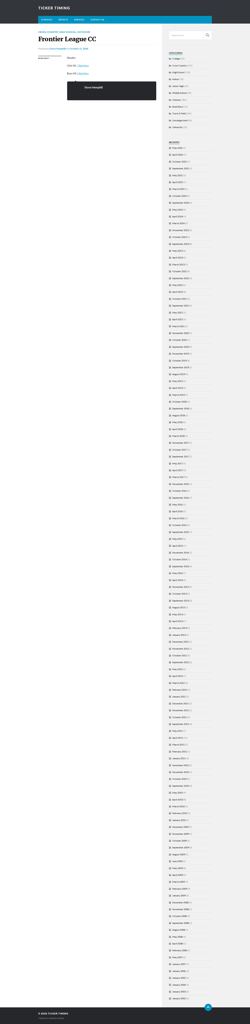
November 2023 (180, 230)
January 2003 (179, 991)
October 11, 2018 (78, 48)
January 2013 (179, 634)
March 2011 (178, 744)
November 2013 (180, 586)
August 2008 (178, 929)
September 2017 (180, 456)
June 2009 (177, 861)
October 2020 (179, 339)
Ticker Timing (54, 8)
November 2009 (180, 833)
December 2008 (180, 902)
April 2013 (177, 621)
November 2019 (180, 353)
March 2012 (178, 683)
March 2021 (178, 326)
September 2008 (180, 923)
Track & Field (179, 113)
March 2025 (178, 189)
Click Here (83, 65)
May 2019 (177, 381)
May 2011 (177, 730)
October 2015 (179, 525)
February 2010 (179, 813)
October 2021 (179, 298)
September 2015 (180, 532)
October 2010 (179, 778)
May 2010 (177, 792)
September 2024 (180, 202)
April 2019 (177, 387)
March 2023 (178, 264)
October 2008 (179, 916)
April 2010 (177, 799)
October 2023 (179, 237)
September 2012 (180, 662)
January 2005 (179, 977)
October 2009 (179, 840)
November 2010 (180, 772)
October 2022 (179, 271)
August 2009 (178, 854)
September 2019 (180, 367)
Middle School (179, 92)
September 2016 (180, 497)
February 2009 (179, 888)
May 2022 (177, 285)
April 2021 (177, 319)
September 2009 (180, 847)
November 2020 (180, 333)
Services (79, 20)
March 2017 (178, 477)
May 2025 (177, 175)
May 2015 (177, 538)
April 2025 (177, 182)
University (177, 127)
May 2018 (177, 422)
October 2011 (179, 717)
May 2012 (177, 669)
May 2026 (177, 147)
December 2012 (180, 641)
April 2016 (177, 511)
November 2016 (180, 484)
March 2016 (178, 518)
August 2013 (178, 607)
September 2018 (180, 408)
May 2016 (177, 504)
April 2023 (177, 257)
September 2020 (180, 346)
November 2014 (180, 552)
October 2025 (179, 161)
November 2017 (180, 442)
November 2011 (180, 710)
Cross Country (48, 32)
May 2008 (177, 936)
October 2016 (179, 490)
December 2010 (180, 765)
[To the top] (208, 1007)
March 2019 (178, 394)
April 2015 (177, 545)
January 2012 (179, 696)
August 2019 (178, 374)
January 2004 (179, 984)
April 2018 (177, 429)
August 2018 (178, 415)
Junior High (178, 86)
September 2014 (180, 566)
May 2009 (177, 868)
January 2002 (179, 998)
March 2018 (178, 436)
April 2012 (177, 676)
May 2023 (177, 250)
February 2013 (179, 628)
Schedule (47, 20)
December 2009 (180, 826)
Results (63, 20)
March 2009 (178, 881)
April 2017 (177, 470)
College (176, 58)
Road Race (177, 106)
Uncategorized (179, 120)
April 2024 (177, 216)
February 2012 (179, 689)
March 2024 (178, 223)
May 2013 (177, 614)
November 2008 (180, 909)
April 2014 (177, 580)
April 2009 (177, 875)
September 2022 (180, 278)
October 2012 (179, 655)
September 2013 (180, 600)
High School (67, 32)
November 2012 (180, 648)
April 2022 (177, 291)
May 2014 (177, 573)
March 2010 (178, 806)
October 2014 (179, 559)
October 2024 (179, 195)
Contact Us (97, 20)
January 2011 (179, 758)
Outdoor (83, 32)
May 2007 (177, 957)
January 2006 (179, 971)
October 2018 (179, 401)
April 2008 (177, 943)
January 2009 (179, 895)
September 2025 (180, 168)
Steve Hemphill (58, 48)
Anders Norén (56, 1018)
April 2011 (177, 737)
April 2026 (177, 154)
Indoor (175, 79)
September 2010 (180, 785)
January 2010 (179, 820)
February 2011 (179, 751)
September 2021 (180, 305)
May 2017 (177, 463)
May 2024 (177, 209)
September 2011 (180, 724)
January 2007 (179, 964)
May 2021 (177, 312)
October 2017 (179, 449)
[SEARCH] (207, 35)
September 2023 (180, 244)
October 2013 (179, 593)
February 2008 (179, 950)
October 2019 (179, 360)
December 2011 (180, 703)
